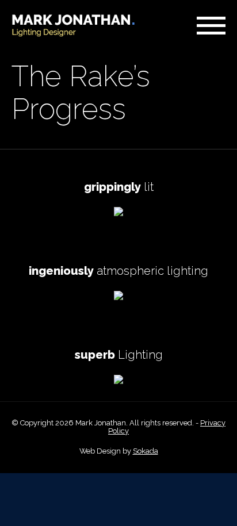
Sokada (145, 451)
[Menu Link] (211, 25)
